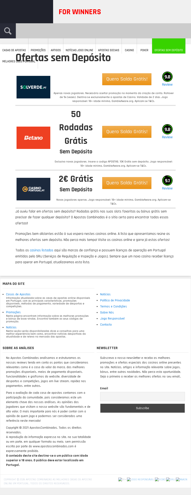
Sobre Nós (107, 312)
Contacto (106, 325)
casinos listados (41, 250)
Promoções (13, 312)
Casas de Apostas (18, 294)
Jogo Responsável (112, 319)
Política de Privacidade (115, 300)
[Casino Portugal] (33, 189)
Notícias (11, 327)
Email (104, 388)
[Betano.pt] (33, 138)
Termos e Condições (113, 306)
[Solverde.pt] (33, 87)
